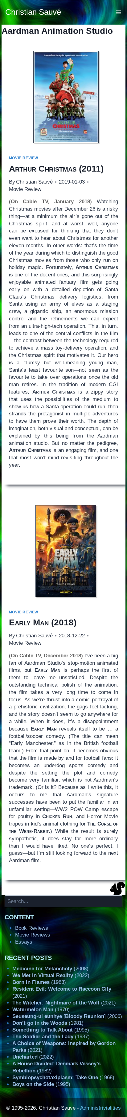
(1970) (41, 1009)
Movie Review (23, 158)
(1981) (48, 1023)
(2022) (50, 975)
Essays (23, 942)
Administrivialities (100, 1108)
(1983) (39, 982)
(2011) (56, 168)
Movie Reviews (32, 935)
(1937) (51, 1037)
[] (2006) (67, 1016)
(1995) (50, 1030)
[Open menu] (118, 12)
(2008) (50, 969)
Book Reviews (31, 928)
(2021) (64, 1003)
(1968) (63, 1077)
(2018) (42, 622)
